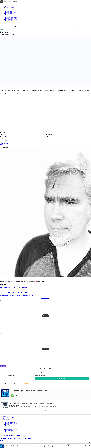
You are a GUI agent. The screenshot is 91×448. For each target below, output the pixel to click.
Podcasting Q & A (9, 20)
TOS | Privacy (6, 23)
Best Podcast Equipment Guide (11, 17)
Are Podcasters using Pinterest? (8, 441)
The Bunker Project (9, 7)
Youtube (2, 28)
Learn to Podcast (8, 11)
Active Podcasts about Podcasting (8, 34)
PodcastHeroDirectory (4, 140)
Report (88, 31)
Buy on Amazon (62, 378)
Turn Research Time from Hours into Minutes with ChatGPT (17, 295)
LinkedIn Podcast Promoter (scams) (10, 435)
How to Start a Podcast (10, 16)
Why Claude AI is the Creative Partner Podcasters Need (15, 287)
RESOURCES (6, 10)
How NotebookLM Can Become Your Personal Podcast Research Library (20, 292)
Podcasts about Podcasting (10, 18)
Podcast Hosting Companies (11, 19)
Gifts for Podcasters (45, 298)
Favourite (81, 31)
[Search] (0, 25)
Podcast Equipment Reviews (11, 13)
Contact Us (5, 8)
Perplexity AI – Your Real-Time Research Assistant (14, 290)
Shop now (45, 315)
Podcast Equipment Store (10, 12)
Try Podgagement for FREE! (82, 383)
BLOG (4, 6)
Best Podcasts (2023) (9, 21)
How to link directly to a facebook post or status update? (15, 438)
